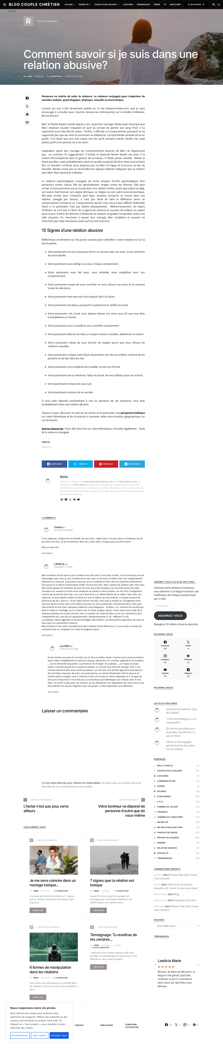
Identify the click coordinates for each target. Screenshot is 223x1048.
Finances (162, 812)
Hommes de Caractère (170, 817)
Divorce (161, 791)
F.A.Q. (160, 801)
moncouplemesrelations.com (98, 481)
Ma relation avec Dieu (170, 827)
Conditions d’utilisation (132, 1025)
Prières (161, 843)
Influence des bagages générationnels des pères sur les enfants (180, 745)
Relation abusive (167, 848)
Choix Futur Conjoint (169, 771)
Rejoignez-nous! (163, 687)
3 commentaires (55, 76)
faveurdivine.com (128, 481)
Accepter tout (59, 1035)
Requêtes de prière (185, 900)
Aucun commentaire (100, 947)
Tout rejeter (40, 1035)
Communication (166, 781)
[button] (219, 4)
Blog (176, 894)
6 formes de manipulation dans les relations (50, 969)
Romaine (159, 906)
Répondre (47, 553)
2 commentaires (61, 978)
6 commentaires (61, 891)
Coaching (162, 776)
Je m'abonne (194, 4)
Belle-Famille (165, 765)
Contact (79, 1025)
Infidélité (162, 822)
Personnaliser (20, 1035)
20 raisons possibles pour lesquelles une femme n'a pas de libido (181, 732)
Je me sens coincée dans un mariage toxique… (53, 882)
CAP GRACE (80, 484)
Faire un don (106, 1025)
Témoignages (164, 858)
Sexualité (163, 853)
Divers (161, 786)
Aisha (29, 76)
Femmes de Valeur (167, 807)
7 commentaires (122, 891)
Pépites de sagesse (168, 837)
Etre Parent (164, 796)
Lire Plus (38, 910)
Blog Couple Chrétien (34, 4)
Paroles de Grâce (167, 832)
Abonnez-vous (170, 615)
